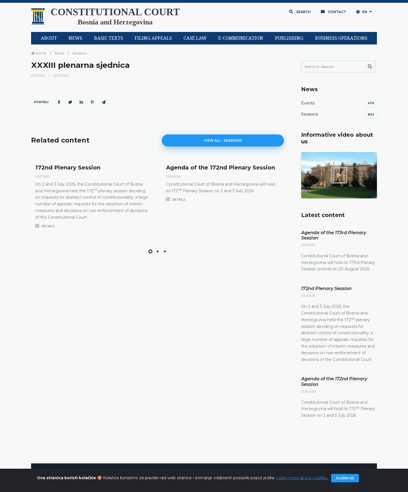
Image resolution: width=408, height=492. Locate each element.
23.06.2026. (173, 176)
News (59, 53)
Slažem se (345, 478)
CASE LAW (194, 38)
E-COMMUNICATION (240, 38)
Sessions (79, 53)
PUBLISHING (289, 38)
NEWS (75, 38)
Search (303, 12)
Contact (336, 12)
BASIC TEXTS (108, 38)
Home (40, 53)
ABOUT (49, 38)
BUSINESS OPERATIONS (341, 38)
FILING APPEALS (153, 38)
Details (47, 226)
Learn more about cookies (302, 477)
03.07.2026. (42, 176)
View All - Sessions (223, 140)
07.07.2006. (38, 76)
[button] (150, 251)
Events (308, 103)
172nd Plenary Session (67, 167)
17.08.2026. (308, 245)
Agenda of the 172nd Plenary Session (220, 167)
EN (364, 12)
